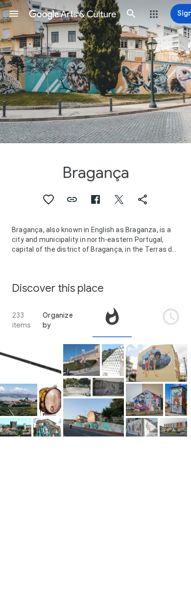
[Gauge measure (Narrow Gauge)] (30, 363)
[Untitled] (47, 427)
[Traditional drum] (50, 400)
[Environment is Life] (173, 427)
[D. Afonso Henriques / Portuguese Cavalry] (141, 427)
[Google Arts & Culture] (72, 13)
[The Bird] (144, 400)
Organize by (58, 320)
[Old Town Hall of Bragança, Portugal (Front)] (108, 387)
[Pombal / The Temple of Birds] (113, 360)
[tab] (112, 320)
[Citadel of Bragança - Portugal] (15, 427)
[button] (13, 13)
